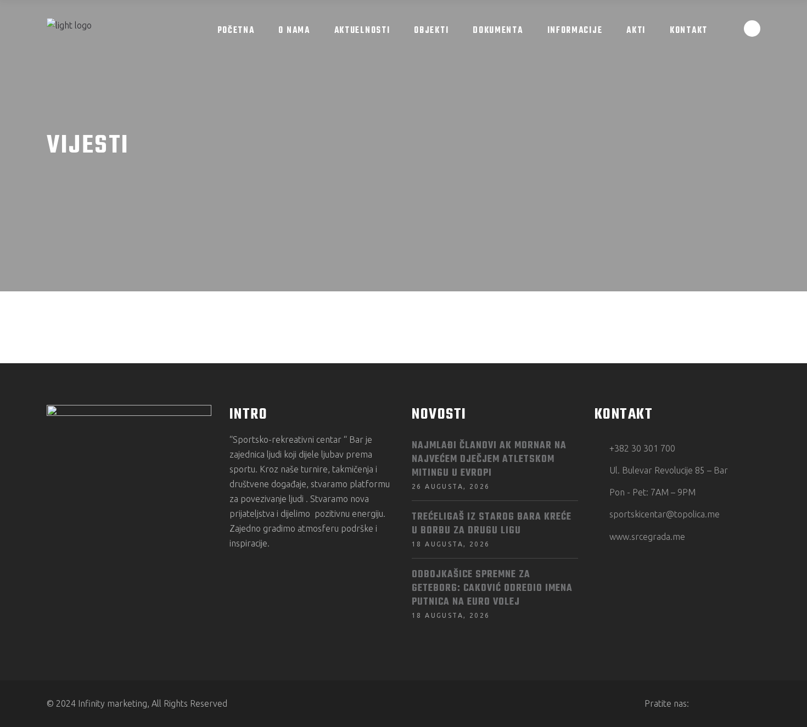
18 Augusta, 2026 (451, 544)
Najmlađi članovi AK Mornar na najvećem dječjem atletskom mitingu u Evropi (489, 459)
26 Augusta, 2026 (451, 486)
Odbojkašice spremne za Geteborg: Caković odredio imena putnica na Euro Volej (492, 588)
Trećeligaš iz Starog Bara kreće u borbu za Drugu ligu (491, 524)
